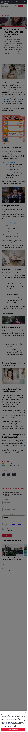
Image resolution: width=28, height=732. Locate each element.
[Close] (25, 712)
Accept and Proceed (13, 729)
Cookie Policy (6, 723)
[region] (13, 721)
